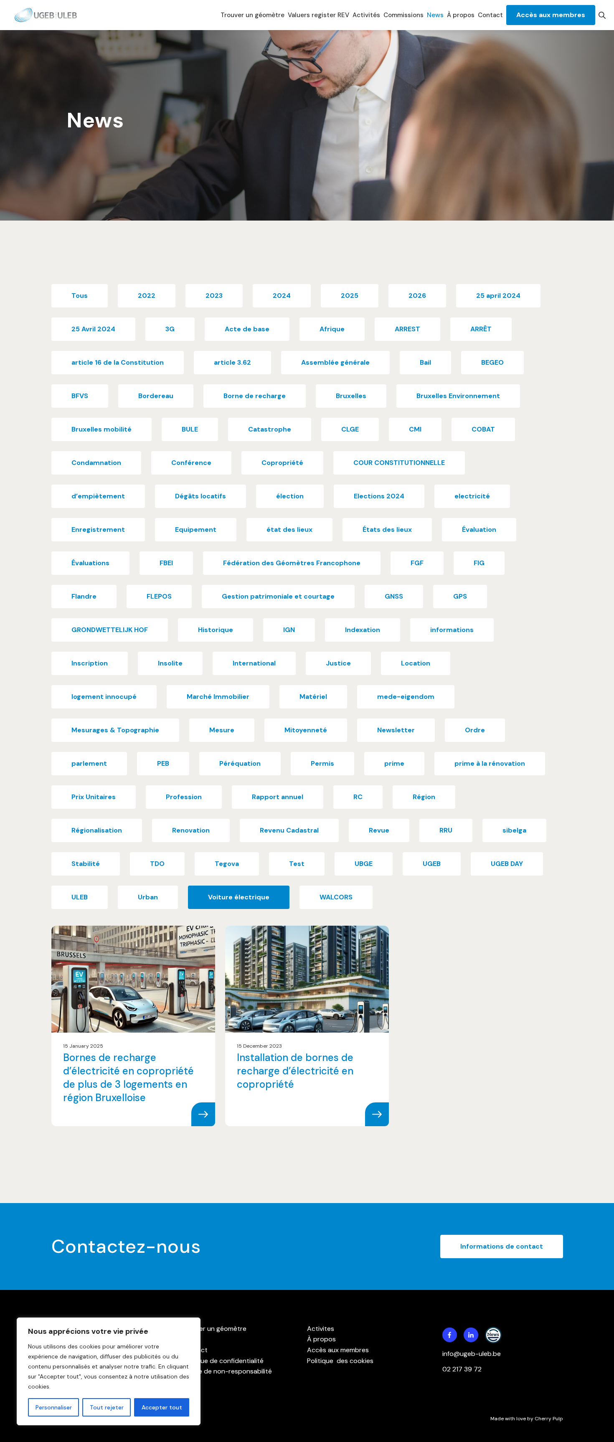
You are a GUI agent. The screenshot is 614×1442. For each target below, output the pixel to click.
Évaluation (479, 529)
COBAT (483, 429)
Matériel (313, 696)
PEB (163, 763)
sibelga (514, 830)
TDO (157, 863)
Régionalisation (96, 830)
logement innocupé (104, 696)
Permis (322, 763)
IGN (289, 629)
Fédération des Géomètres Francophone (291, 563)
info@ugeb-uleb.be (471, 1353)
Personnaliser (54, 1407)
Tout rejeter (107, 1407)
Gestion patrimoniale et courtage (278, 596)
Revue (379, 830)
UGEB (432, 863)
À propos (460, 15)
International (254, 663)
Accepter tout (162, 1407)
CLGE (350, 429)
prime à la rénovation (489, 763)
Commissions (403, 15)
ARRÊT (481, 329)
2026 (417, 295)
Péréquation (240, 763)
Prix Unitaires (93, 796)
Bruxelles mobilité (101, 429)
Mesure (221, 730)
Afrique (332, 329)
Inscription (89, 663)
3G (170, 329)
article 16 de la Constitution (117, 362)
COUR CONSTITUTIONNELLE (399, 462)
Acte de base (247, 329)
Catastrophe (269, 429)
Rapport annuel (277, 796)
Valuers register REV (318, 15)
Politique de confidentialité (223, 1360)
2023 (214, 295)
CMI (415, 429)
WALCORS (336, 897)
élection (290, 496)
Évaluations (90, 563)
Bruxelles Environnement (458, 395)
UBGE (364, 863)
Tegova (227, 863)
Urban (148, 897)
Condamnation (96, 462)
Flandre (83, 596)
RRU (445, 830)
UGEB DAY (507, 863)
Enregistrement (98, 529)
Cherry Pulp (549, 1418)
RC (358, 796)
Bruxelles (351, 395)
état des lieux (289, 529)
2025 (349, 295)
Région (424, 796)
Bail (425, 362)
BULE (190, 429)
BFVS (79, 395)
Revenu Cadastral (289, 830)
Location (415, 663)
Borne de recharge (254, 395)
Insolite (170, 663)
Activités (366, 15)
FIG (479, 563)
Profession (184, 796)
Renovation (191, 830)
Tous (79, 295)
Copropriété (282, 462)
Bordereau (155, 395)
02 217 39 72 (462, 1369)
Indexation (362, 629)
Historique (215, 629)
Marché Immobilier (218, 696)
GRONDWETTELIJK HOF (109, 629)
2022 (146, 295)
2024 (282, 295)
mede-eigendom (405, 696)
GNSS (394, 596)
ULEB (79, 897)
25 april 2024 (498, 295)
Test (296, 863)
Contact (490, 15)
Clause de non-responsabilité (227, 1371)
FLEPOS (159, 596)
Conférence (191, 462)
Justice (338, 663)
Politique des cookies (340, 1360)
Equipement (195, 529)
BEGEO (492, 362)
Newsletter (396, 730)
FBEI (166, 563)
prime (394, 763)
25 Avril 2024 (93, 329)
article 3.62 (232, 362)
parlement (89, 763)
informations (452, 629)
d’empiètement (98, 496)
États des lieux (387, 529)
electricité (472, 496)
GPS (460, 596)
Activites (320, 1328)
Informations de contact (501, 1246)
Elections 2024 (379, 496)
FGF (417, 563)
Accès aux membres (550, 14)
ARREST (407, 329)
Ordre (475, 730)
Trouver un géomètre (252, 15)
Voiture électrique (238, 897)
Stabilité (85, 863)
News (435, 15)
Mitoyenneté (305, 730)
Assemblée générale (335, 362)
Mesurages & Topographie (115, 730)
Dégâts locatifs (200, 496)
